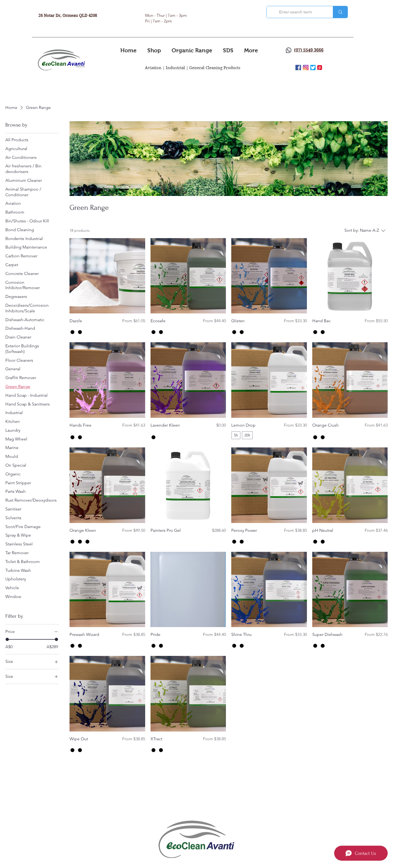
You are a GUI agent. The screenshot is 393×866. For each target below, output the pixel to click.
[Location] (288, 50)
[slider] (7, 639)
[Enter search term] (340, 12)
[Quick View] (107, 276)
